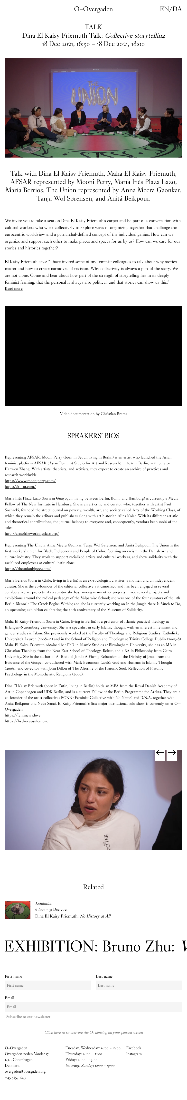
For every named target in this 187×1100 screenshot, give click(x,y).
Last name (104, 976)
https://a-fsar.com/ (20, 486)
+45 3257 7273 (15, 1077)
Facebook (133, 1048)
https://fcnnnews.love (23, 715)
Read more (14, 288)
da (177, 9)
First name (13, 976)
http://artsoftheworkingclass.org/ (32, 533)
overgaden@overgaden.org (25, 1071)
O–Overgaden (93, 9)
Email (9, 998)
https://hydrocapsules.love (26, 721)
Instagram (134, 1054)
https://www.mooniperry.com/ (30, 480)
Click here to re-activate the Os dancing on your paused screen (93, 1032)
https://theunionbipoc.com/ (28, 568)
